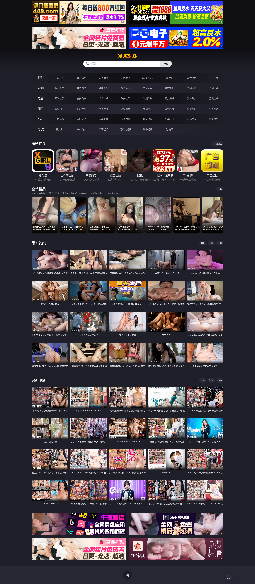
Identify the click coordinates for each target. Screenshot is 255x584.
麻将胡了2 (147, 77)
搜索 (166, 63)
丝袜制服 (169, 88)
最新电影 (39, 380)
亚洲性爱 (59, 98)
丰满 (203, 380)
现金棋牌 (192, 77)
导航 (41, 129)
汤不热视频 (125, 129)
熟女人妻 (147, 88)
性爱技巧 (214, 119)
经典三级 (169, 98)
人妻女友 (103, 119)
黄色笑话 (192, 119)
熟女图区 (192, 108)
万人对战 (103, 77)
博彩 (41, 78)
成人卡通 (103, 98)
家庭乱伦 (81, 119)
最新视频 (39, 242)
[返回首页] (228, 577)
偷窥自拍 (59, 108)
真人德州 (81, 77)
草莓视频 (103, 129)
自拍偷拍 (81, 88)
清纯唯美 (169, 108)
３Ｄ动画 (125, 88)
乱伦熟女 (192, 98)
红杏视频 (147, 129)
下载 (220, 189)
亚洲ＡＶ (59, 88)
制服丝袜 (147, 98)
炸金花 (169, 77)
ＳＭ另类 (214, 88)
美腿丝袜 (147, 108)
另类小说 (169, 119)
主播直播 (192, 88)
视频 (41, 88)
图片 (41, 109)
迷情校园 (147, 119)
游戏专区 (125, 77)
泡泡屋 (169, 129)
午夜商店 (81, 129)
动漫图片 (125, 108)
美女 (203, 243)
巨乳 (211, 243)
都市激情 (59, 119)
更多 (220, 243)
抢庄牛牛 (214, 77)
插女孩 (59, 129)
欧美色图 (103, 108)
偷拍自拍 (81, 98)
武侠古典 (125, 119)
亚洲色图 (81, 108)
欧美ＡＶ (103, 88)
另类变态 (214, 98)
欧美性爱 (125, 98)
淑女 (211, 380)
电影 (41, 98)
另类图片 (214, 108)
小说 (41, 119)
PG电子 (59, 77)
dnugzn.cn (127, 56)
